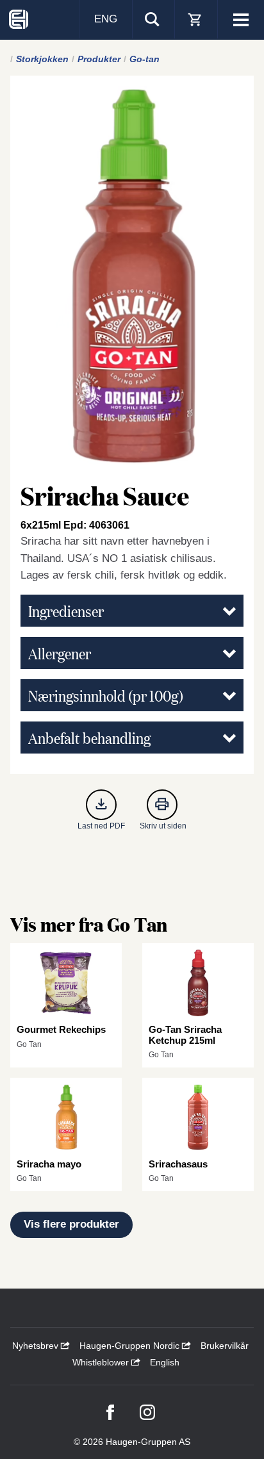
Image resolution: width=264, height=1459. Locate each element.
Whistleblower (101, 1362)
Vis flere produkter (71, 1224)
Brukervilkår (225, 1345)
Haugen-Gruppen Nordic (130, 1345)
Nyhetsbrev (36, 1345)
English (164, 1362)
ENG (105, 19)
